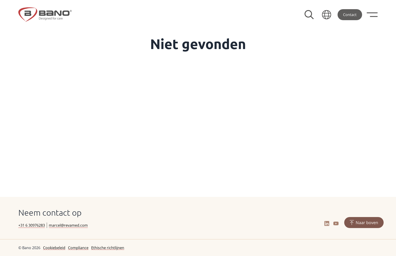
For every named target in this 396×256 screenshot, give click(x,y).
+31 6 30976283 (31, 225)
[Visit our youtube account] (336, 223)
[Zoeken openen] (309, 14)
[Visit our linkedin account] (326, 223)
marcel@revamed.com (68, 225)
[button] (326, 14)
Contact (350, 14)
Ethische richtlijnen (107, 247)
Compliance (78, 247)
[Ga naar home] (45, 14)
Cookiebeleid (54, 247)
